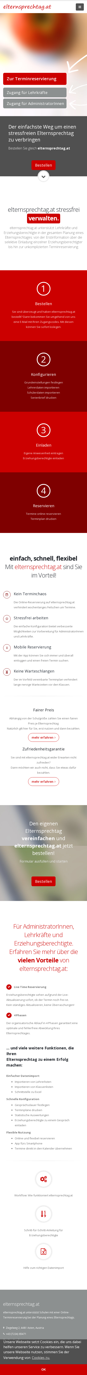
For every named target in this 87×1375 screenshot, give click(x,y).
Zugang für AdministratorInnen (35, 103)
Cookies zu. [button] (41, 1357)
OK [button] (43, 1369)
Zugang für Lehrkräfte (27, 92)
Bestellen (43, 165)
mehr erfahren (42, 737)
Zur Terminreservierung (31, 79)
